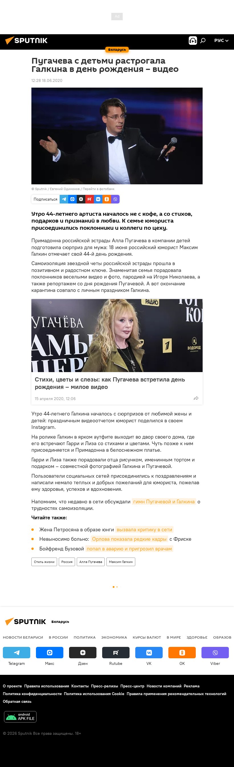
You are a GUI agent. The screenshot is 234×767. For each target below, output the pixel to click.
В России (58, 637)
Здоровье (197, 637)
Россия (66, 562)
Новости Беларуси (23, 637)
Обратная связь (17, 701)
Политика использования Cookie (94, 693)
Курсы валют (147, 637)
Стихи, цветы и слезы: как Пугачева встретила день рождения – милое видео (110, 383)
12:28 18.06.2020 (46, 80)
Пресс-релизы (104, 686)
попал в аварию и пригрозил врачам (129, 548)
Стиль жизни (44, 562)
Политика (85, 637)
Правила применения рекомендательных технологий (176, 693)
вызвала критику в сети (144, 529)
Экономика (114, 637)
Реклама (191, 686)
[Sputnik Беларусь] (28, 45)
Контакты (80, 686)
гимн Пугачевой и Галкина (164, 501)
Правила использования (46, 686)
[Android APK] (20, 717)
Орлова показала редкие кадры (129, 539)
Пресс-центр (132, 686)
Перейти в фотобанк (98, 189)
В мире (174, 637)
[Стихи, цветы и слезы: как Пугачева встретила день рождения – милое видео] (117, 335)
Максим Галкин (121, 562)
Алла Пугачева (90, 562)
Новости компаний (164, 686)
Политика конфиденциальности (32, 693)
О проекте (12, 686)
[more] (196, 398)
